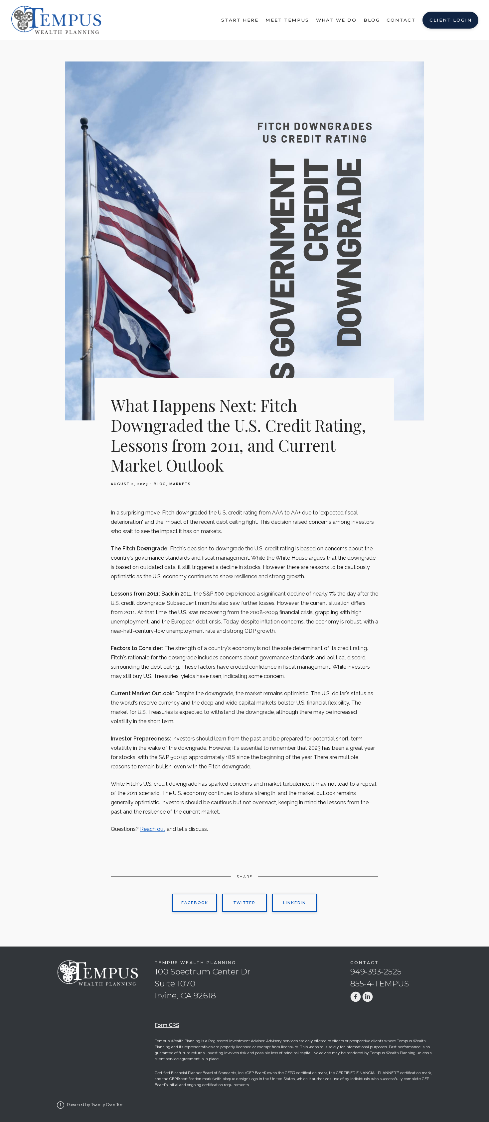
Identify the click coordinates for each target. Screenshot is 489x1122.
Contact (401, 20)
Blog (372, 20)
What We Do (336, 20)
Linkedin (294, 902)
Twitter (244, 902)
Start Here (239, 20)
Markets (180, 484)
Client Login (450, 20)
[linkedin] (367, 996)
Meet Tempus (287, 20)
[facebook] (355, 996)
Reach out (152, 829)
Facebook (194, 902)
